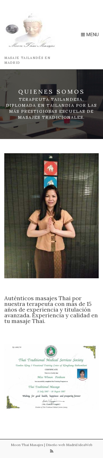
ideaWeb (85, 445)
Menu (92, 34)
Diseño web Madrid (62, 445)
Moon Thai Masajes (27, 445)
